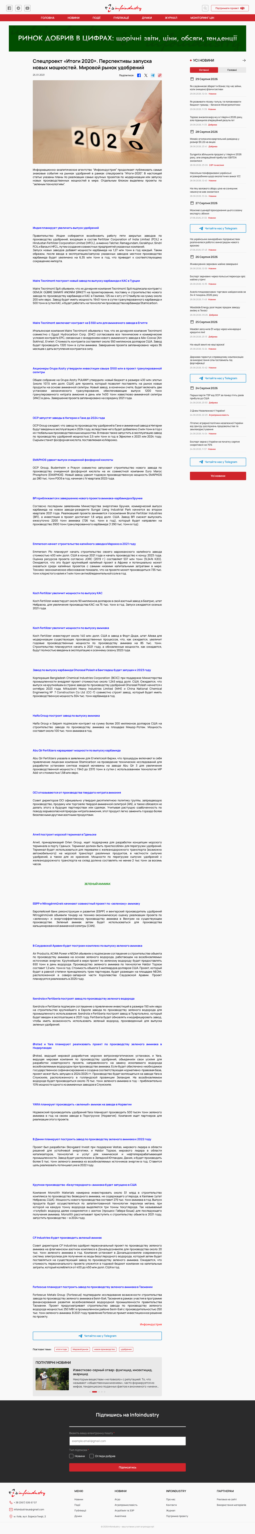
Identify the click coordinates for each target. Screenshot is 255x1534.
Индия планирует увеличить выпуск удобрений (66, 228)
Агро (117, 1499)
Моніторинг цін (202, 18)
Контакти (171, 1505)
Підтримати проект (227, 8)
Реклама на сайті (227, 1499)
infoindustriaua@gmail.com (29, 1509)
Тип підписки (78, 1450)
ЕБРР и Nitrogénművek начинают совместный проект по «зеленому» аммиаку (86, 903)
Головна (47, 18)
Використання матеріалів (231, 1505)
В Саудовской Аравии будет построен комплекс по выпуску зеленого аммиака (87, 946)
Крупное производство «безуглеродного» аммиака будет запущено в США (85, 1185)
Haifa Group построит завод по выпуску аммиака (66, 715)
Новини (73, 18)
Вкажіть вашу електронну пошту (91, 1433)
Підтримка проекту (177, 1516)
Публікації (121, 18)
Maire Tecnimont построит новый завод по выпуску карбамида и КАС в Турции (86, 281)
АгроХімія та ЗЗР (124, 1510)
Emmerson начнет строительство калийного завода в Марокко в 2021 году (84, 544)
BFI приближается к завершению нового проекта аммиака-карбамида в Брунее (88, 498)
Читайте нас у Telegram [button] (100, 1336)
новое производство (104, 1349)
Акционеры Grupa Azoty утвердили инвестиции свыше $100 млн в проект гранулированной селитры (97, 370)
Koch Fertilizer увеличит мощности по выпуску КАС (68, 593)
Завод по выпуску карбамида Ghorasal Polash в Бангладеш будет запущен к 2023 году (92, 670)
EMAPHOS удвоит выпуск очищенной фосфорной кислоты (73, 460)
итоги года (61, 1349)
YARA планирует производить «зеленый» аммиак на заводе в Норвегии (82, 1104)
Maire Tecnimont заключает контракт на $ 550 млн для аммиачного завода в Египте (90, 323)
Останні (204, 70)
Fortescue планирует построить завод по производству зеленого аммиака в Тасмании (93, 1287)
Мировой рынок (80, 1349)
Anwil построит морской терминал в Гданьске (64, 834)
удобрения (126, 1349)
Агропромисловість (126, 1505)
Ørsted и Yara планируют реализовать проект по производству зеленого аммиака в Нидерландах (97, 1046)
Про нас (170, 1499)
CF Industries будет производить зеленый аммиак (67, 1238)
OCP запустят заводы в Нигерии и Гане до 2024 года (69, 418)
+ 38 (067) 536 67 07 (25, 1502)
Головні (232, 70)
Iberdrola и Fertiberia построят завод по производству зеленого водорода (83, 998)
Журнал (171, 18)
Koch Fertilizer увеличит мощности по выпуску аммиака (71, 628)
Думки (147, 18)
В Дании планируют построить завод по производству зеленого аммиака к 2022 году (92, 1139)
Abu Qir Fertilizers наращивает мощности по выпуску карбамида (77, 750)
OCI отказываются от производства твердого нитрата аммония (77, 792)
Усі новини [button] (218, 476)
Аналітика (120, 1516)
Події (96, 18)
